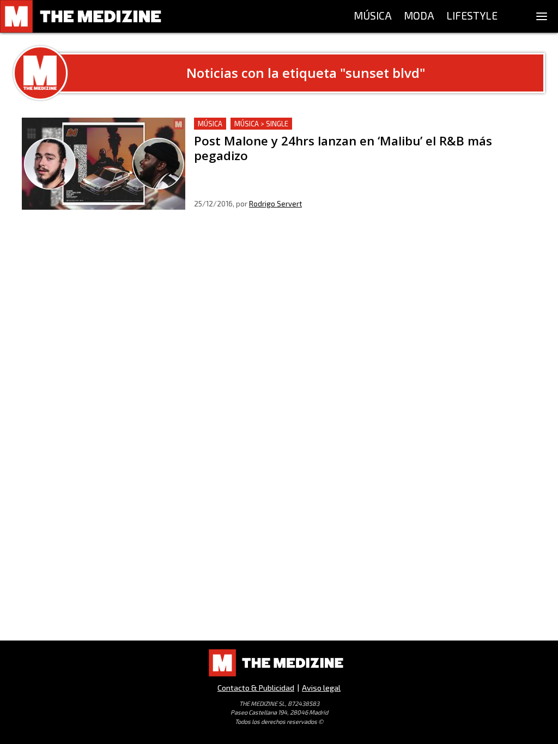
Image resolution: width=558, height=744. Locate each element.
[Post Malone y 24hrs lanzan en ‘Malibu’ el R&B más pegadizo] (103, 164)
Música (210, 123)
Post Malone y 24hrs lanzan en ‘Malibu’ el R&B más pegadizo (315, 124)
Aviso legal (321, 687)
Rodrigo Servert (275, 203)
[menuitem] (372, 16)
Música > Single (261, 123)
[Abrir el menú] (541, 16)
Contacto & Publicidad (255, 687)
